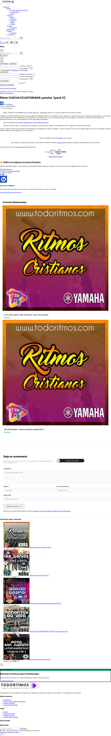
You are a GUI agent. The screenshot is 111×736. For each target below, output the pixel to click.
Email (21, 83)
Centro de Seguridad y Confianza (14, 701)
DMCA (5, 712)
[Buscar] (21, 38)
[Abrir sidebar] (1, 664)
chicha (9, 171)
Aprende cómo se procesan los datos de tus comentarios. (52, 511)
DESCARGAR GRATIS (55, 157)
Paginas (9, 31)
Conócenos (7, 700)
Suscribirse (23, 728)
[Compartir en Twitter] (3, 175)
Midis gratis (11, 29)
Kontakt (9, 26)
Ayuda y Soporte (9, 703)
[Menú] (0, 4)
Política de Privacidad (10, 717)
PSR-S (12, 17)
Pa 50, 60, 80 (14, 12)
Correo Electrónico (26, 76)
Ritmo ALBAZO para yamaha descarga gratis (33, 122)
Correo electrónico (63, 486)
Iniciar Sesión (4, 63)
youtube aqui (61, 142)
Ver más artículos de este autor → (11, 192)
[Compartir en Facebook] (1, 175)
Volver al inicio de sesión (8, 88)
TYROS (12, 24)
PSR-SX (12, 21)
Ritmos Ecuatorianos (7, 93)
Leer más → (7, 317)
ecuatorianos (16, 171)
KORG (9, 9)
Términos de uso (8, 715)
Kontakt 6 (13, 28)
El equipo (13, 33)
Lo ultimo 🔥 (11, 34)
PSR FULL (13, 19)
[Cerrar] (1, 50)
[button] (70, 460)
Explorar (6, 7)
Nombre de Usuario (26, 74)
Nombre (6, 486)
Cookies (16, 732)
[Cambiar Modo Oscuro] (7, 42)
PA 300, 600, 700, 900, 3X (19, 10)
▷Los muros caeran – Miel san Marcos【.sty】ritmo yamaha (26, 315)
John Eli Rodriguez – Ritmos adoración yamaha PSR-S (24, 429)
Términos (30, 91)
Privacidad (24, 91)
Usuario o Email (25, 66)
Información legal (9, 714)
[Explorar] (1, 56)
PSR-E (12, 22)
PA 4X (12, 14)
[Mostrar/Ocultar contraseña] (31, 68)
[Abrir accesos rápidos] (1, 58)
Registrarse (13, 63)
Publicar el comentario (12, 506)
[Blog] (6, 56)
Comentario (7, 469)
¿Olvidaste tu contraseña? (19, 70)
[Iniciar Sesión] (16, 42)
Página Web (7, 495)
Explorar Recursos (6, 169)
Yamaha (9, 15)
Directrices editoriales (10, 705)
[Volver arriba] (1, 734)
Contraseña (23, 68)
